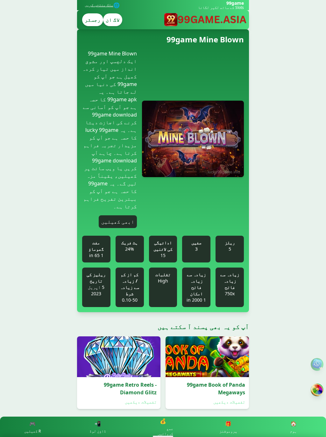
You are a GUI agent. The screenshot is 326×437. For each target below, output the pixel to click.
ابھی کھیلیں (117, 221)
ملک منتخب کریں (99, 5)
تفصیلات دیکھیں (229, 402)
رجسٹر (93, 19)
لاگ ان (113, 19)
